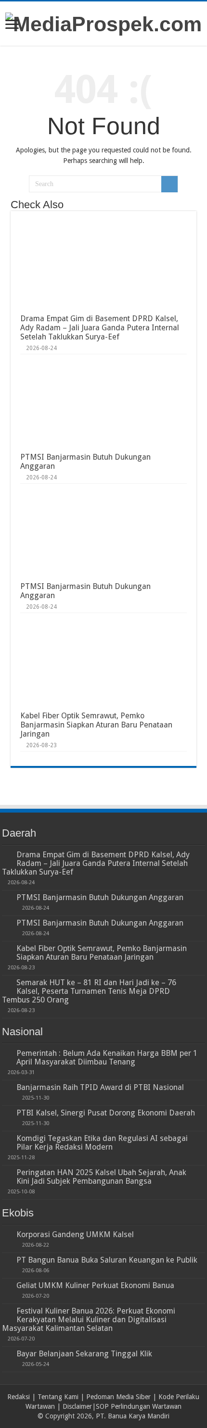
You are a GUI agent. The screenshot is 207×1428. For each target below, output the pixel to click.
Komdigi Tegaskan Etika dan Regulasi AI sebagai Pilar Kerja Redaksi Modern (102, 1143)
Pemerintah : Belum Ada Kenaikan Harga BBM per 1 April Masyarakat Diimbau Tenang (106, 1057)
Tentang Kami (58, 1397)
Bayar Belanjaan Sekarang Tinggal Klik (84, 1353)
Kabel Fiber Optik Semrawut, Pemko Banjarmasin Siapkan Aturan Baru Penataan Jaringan (96, 725)
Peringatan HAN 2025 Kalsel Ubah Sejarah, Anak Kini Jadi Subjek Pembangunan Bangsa (101, 1177)
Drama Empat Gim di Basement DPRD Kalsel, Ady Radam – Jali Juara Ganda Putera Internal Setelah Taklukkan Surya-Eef (99, 327)
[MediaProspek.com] (103, 22)
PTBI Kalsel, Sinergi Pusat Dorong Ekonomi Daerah (105, 1112)
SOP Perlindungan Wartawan (138, 1406)
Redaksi (18, 1397)
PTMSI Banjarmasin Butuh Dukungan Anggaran (99, 897)
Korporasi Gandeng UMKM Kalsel (75, 1234)
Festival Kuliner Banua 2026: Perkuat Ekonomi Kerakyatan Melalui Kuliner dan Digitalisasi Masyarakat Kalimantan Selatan (88, 1319)
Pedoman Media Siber (118, 1397)
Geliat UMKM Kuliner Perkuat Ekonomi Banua (95, 1285)
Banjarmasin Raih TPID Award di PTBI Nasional (100, 1087)
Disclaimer (77, 1406)
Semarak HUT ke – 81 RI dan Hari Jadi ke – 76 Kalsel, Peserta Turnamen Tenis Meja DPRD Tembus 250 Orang (89, 991)
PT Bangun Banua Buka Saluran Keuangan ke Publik (106, 1260)
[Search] (169, 184)
